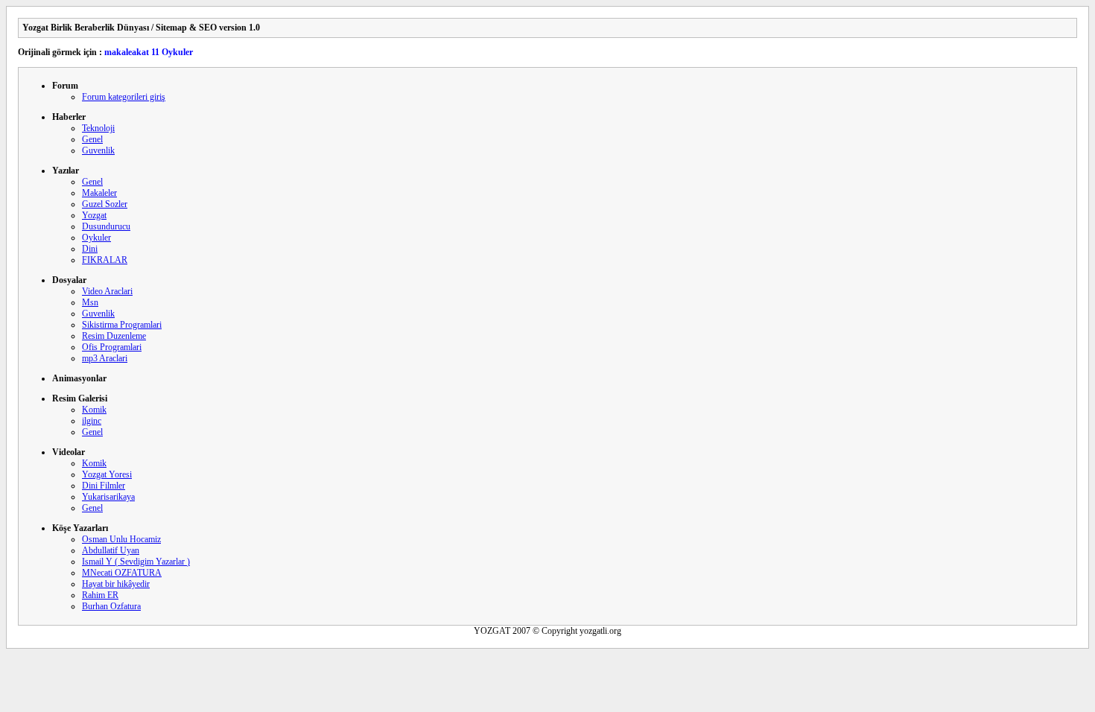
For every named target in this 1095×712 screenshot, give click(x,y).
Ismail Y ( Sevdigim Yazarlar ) (136, 561)
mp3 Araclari (104, 358)
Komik (94, 409)
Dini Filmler (103, 485)
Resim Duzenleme (114, 336)
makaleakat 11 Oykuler (148, 52)
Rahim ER (100, 595)
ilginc (91, 421)
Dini (90, 249)
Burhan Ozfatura (111, 606)
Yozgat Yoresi (107, 474)
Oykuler (96, 237)
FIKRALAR (104, 260)
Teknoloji (98, 128)
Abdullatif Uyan (110, 550)
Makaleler (99, 193)
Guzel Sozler (104, 204)
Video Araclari (107, 291)
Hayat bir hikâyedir (116, 584)
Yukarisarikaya (108, 497)
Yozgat (94, 215)
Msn (90, 302)
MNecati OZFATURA (122, 573)
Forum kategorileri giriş (123, 97)
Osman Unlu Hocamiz (121, 539)
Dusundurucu (106, 226)
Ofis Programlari (112, 347)
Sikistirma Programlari (122, 325)
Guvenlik (98, 150)
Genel (92, 139)
